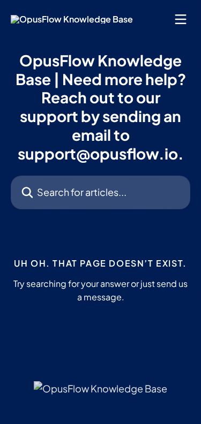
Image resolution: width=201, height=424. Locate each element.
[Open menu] (180, 19)
